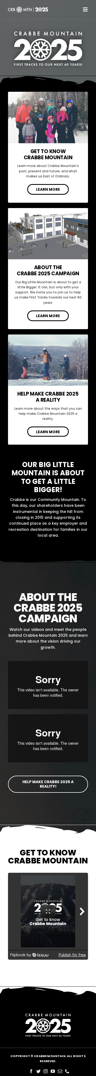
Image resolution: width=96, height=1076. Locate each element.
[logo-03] (28, 8)
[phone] (67, 1071)
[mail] (60, 1071)
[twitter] (38, 1071)
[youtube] (53, 1071)
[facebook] (31, 1071)
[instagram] (45, 1071)
